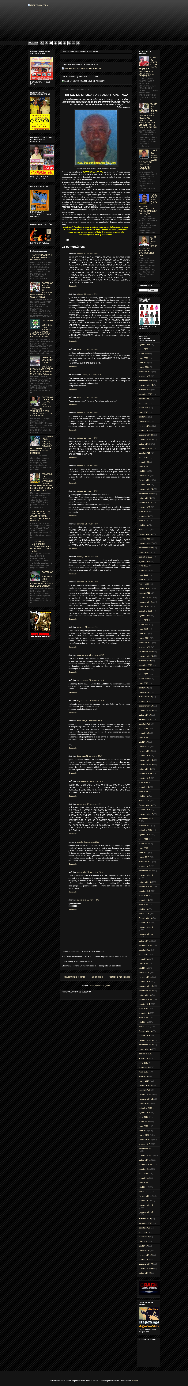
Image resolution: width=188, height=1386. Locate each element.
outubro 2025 (145, 390)
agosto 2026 (144, 344)
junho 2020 (144, 679)
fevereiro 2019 (145, 751)
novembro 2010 (146, 1212)
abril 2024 (143, 471)
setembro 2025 (145, 394)
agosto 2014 (144, 1004)
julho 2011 (143, 1173)
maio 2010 (143, 1241)
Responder (73, 286)
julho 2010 (143, 1232)
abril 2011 (143, 1187)
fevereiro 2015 (145, 977)
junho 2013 (144, 1067)
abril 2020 (143, 688)
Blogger (135, 1381)
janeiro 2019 (144, 755)
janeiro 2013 (144, 1090)
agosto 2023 (144, 507)
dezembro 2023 (146, 489)
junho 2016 (144, 900)
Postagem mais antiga (119, 977)
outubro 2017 (145, 825)
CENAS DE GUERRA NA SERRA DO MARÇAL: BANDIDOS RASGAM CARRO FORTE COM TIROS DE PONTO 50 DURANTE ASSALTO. (41, 365)
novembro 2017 (146, 819)
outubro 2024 (145, 444)
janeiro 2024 (144, 484)
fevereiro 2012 (145, 1139)
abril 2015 (143, 968)
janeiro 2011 (144, 1200)
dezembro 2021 (146, 597)
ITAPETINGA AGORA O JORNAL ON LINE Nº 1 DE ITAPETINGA (41, 257)
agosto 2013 (144, 1058)
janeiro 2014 (144, 1036)
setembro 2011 (145, 1164)
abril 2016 (143, 909)
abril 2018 (143, 796)
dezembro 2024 (146, 435)
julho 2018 (143, 783)
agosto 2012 (144, 1112)
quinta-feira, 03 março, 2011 (88, 900)
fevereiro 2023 (145, 534)
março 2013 (144, 1081)
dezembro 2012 (146, 1094)
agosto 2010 (144, 1228)
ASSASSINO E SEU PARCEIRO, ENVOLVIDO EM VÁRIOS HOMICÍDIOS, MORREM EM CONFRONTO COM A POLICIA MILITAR (41, 482)
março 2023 (144, 530)
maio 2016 (143, 905)
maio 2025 (143, 412)
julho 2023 (143, 512)
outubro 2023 (145, 498)
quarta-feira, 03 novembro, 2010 (90, 781)
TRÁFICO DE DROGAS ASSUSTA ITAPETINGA (95, 95)
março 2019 (144, 746)
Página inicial (96, 977)
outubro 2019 (145, 715)
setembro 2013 (145, 1054)
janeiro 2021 (144, 647)
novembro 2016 (146, 875)
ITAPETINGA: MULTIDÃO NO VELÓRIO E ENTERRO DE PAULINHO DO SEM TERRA (40, 546)
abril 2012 (143, 1130)
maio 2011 (143, 1182)
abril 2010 (143, 1246)
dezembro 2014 (146, 986)
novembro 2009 (146, 1268)
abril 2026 (143, 362)
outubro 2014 (145, 995)
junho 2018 (144, 787)
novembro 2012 (146, 1099)
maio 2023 (143, 521)
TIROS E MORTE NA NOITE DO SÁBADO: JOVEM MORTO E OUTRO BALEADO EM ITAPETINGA (40, 516)
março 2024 (144, 475)
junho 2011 (144, 1178)
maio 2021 (143, 629)
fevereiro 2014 (145, 1031)
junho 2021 (144, 624)
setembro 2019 (145, 719)
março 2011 (144, 1191)
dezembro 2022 (146, 543)
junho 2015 (144, 959)
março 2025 (144, 421)
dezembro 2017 (146, 814)
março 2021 (144, 638)
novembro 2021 (146, 602)
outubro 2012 (145, 1103)
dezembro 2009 (146, 1264)
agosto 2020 (144, 670)
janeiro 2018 (144, 810)
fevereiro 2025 (145, 426)
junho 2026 (144, 353)
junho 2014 (144, 1013)
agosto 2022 (144, 561)
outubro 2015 (145, 941)
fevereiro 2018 (145, 805)
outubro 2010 (145, 1219)
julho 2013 (143, 1063)
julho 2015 (143, 954)
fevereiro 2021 (145, 643)
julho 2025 (143, 403)
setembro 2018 (145, 773)
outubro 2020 (145, 661)
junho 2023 (144, 516)
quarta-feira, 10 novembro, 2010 (90, 872)
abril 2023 (143, 525)
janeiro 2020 (144, 701)
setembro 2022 (145, 557)
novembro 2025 (146, 385)
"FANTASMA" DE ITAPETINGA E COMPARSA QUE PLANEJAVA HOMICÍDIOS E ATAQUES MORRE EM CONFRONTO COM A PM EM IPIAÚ (148, 115)
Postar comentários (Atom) (99, 986)
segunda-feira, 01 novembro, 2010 (90, 655)
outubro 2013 (145, 1049)
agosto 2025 (144, 399)
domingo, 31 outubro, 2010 (87, 524)
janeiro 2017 (144, 866)
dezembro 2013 (146, 1040)
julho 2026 (143, 349)
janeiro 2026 (144, 376)
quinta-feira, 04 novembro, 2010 (89, 804)
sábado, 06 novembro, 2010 (88, 842)
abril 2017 (143, 852)
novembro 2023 (146, 494)
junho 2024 (144, 462)
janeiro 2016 (144, 923)
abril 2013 (143, 1076)
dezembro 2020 (146, 651)
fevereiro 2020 (145, 697)
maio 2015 (143, 963)
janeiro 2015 (144, 981)
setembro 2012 (145, 1108)
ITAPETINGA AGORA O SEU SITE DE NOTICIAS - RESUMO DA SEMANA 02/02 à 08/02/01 (41, 290)
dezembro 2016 (146, 871)
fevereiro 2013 (145, 1085)
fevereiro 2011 (145, 1196)
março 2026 (144, 367)
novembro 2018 (146, 764)
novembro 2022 (146, 548)
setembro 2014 (145, 999)
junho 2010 (144, 1237)
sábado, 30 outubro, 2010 (87, 254)
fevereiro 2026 (145, 372)
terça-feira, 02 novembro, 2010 (89, 721)
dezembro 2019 (146, 706)
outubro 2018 (145, 769)
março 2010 (144, 1250)
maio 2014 (143, 1018)
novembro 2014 (146, 990)
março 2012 (144, 1135)
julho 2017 (143, 839)
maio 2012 (143, 1126)
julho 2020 (143, 674)
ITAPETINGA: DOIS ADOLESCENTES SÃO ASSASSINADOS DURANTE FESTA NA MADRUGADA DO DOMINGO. (41, 445)
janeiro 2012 (144, 1144)
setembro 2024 (145, 448)
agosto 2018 (144, 778)
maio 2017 (143, 848)
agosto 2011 (144, 1169)
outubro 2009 (145, 1273)
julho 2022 (143, 566)
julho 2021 (143, 620)
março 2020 (144, 692)
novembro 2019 (146, 710)
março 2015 (144, 972)
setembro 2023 (145, 502)
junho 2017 (144, 844)
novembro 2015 (146, 934)
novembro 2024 (146, 439)
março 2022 (144, 584)
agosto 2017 (144, 834)
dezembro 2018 (146, 760)
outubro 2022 (145, 552)
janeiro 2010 (144, 1259)
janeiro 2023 (144, 539)
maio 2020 (143, 683)
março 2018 (144, 801)
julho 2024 (143, 457)
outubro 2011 (145, 1160)
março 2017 (144, 857)
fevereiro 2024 (145, 480)
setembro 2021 (145, 611)
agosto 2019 (144, 724)
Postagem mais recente (73, 977)
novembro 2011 (146, 1155)
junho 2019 (144, 733)
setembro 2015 (145, 945)
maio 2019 (143, 737)
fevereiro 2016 (145, 918)
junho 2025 (144, 408)
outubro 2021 (145, 606)
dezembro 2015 (146, 927)
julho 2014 (143, 1008)
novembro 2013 (146, 1045)
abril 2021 (143, 633)
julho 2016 (143, 895)
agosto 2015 (144, 950)
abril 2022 (143, 579)
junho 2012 (144, 1121)
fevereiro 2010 (145, 1255)
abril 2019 (143, 742)
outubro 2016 (145, 882)
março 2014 (144, 1027)
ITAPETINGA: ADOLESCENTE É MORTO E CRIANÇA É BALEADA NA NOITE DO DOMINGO (41, 579)
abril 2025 (143, 417)
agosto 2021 (144, 615)
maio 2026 (143, 358)
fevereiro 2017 (145, 862)
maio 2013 (143, 1072)
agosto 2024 (144, 453)
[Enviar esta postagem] (67, 240)
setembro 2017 (145, 830)
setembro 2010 (145, 1223)
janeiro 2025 (144, 430)
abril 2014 (143, 1022)
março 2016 (144, 913)
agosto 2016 (144, 891)
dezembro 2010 (146, 1205)
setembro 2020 (145, 665)
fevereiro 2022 (145, 588)
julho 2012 (143, 1117)
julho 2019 (143, 728)
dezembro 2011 (146, 1149)
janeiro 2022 (144, 593)
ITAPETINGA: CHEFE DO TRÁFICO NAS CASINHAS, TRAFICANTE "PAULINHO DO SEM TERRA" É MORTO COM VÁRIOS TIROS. (41, 406)
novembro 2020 (146, 656)
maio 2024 (143, 466)
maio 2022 (143, 575)
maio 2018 (143, 791)
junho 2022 (144, 570)
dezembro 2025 (146, 381)
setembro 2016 (145, 886)
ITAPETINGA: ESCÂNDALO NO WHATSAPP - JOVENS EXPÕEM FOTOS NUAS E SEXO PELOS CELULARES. (41, 328)
